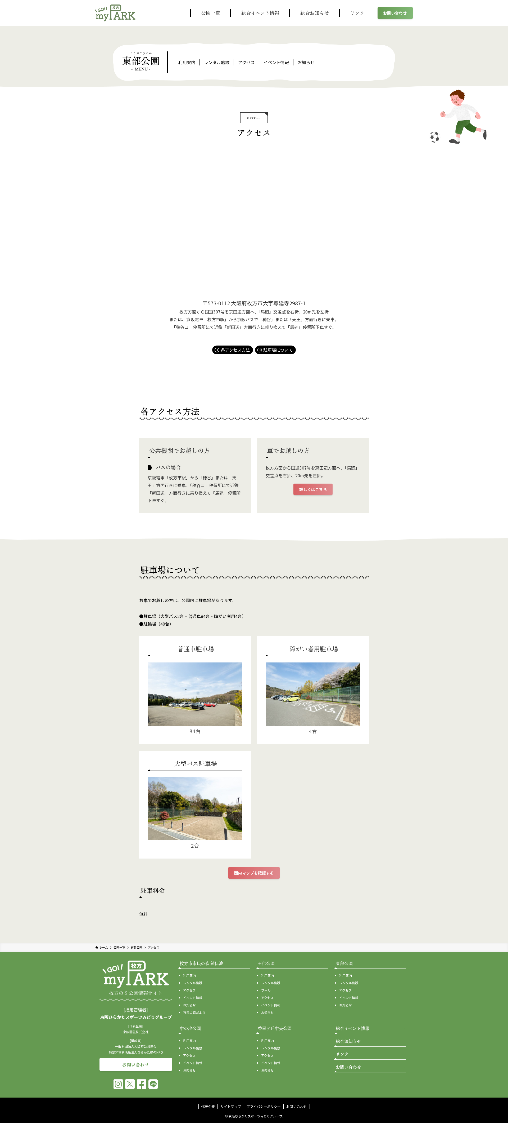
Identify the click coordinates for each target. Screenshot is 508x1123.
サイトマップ (230, 1106)
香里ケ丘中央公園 (275, 1028)
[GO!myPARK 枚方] (115, 13)
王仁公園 (266, 963)
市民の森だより (194, 1012)
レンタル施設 (216, 62)
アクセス (246, 62)
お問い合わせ (296, 1106)
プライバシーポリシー (263, 1106)
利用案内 (186, 62)
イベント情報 (276, 62)
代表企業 (208, 1106)
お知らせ (306, 62)
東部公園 (344, 963)
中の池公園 (190, 1028)
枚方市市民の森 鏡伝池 (201, 963)
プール (266, 990)
